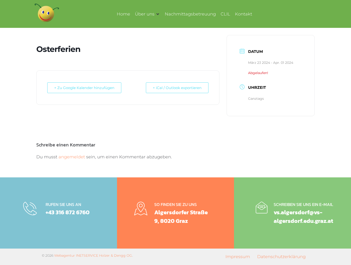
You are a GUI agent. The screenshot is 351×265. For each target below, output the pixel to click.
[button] (147, 14)
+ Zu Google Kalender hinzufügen (84, 87)
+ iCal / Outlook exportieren (177, 87)
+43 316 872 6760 (68, 212)
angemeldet (71, 157)
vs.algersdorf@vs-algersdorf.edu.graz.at (303, 216)
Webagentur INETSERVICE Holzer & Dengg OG (93, 255)
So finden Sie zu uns (175, 204)
